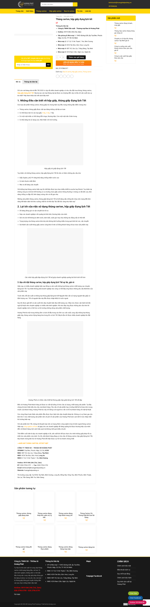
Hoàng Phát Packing (33, 604)
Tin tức (80, 11)
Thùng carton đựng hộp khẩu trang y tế (65, 514)
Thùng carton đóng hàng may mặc (65, 548)
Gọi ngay (17, 594)
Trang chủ (19, 11)
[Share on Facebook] (57, 76)
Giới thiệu (29, 11)
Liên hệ (88, 11)
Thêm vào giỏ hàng (76, 57)
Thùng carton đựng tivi (86, 547)
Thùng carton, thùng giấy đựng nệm (23, 514)
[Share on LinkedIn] (71, 76)
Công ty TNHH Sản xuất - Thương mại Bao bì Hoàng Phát (78, 28)
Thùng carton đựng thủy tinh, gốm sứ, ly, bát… (44, 515)
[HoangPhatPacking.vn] (25, 4)
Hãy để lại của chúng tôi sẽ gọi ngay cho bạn (35, 59)
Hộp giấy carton (55, 11)
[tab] (18, 81)
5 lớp (48, 113)
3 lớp (44, 113)
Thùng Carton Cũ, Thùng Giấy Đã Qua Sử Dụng (86, 515)
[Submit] (75, 4)
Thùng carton (41, 11)
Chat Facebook (135, 598)
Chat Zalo (133, 593)
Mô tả (18, 82)
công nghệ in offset (30, 426)
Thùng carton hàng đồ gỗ (24, 548)
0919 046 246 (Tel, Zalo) (72, 32)
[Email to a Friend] (64, 76)
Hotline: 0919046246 (137, 602)
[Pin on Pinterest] (68, 76)
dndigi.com (52, 604)
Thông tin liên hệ (30, 82)
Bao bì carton (69, 11)
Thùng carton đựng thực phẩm (45, 548)
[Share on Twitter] (61, 76)
